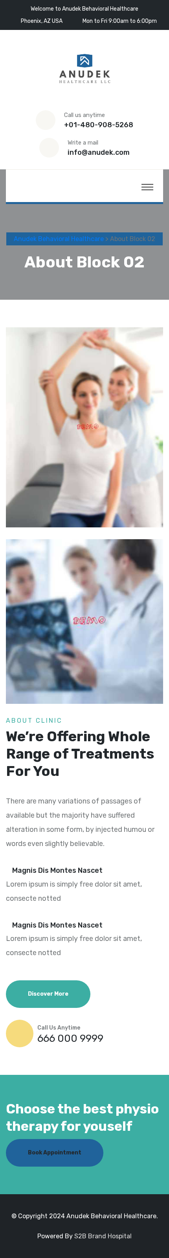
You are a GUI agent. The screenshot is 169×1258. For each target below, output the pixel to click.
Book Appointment (54, 1152)
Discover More (48, 994)
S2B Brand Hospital (103, 1236)
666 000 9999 (70, 1039)
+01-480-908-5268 (98, 125)
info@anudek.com (99, 152)
